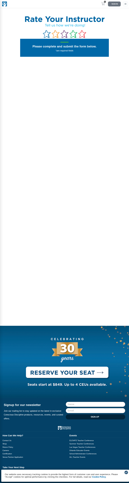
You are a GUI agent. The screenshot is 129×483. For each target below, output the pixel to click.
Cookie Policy (99, 477)
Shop (5, 444)
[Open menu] (125, 4)
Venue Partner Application (13, 457)
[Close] (126, 472)
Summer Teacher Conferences (81, 444)
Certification (7, 454)
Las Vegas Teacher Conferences (82, 447)
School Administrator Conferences (82, 454)
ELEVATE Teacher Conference (81, 440)
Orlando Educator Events (79, 450)
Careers (6, 450)
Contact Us (7, 440)
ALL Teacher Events (77, 457)
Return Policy (8, 447)
